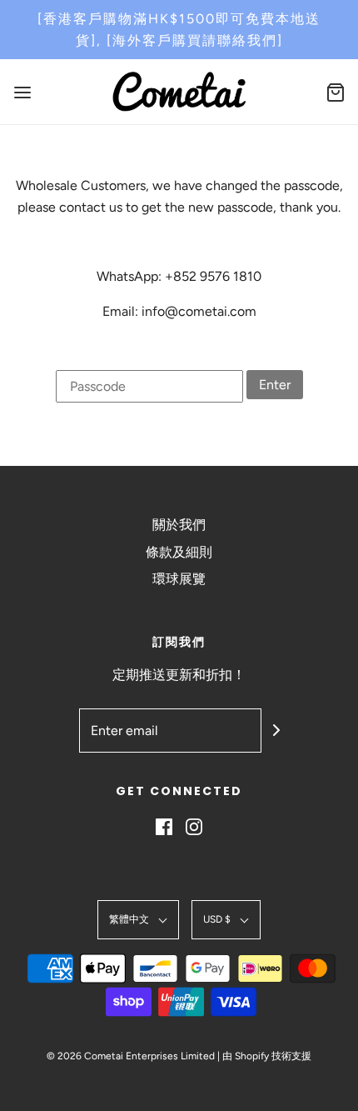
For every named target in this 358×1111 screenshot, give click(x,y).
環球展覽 (179, 579)
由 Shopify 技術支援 (266, 1056)
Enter (275, 385)
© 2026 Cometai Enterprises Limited (131, 1056)
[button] (138, 919)
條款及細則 (179, 552)
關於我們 (179, 525)
